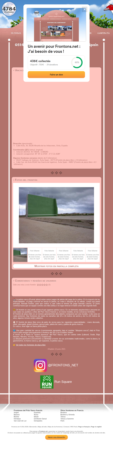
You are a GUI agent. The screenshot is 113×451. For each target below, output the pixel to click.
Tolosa (62, 417)
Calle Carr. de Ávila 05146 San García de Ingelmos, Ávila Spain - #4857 (45, 162)
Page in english (96, 426)
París (62, 421)
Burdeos (63, 413)
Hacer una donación (56, 437)
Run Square (63, 382)
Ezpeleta (37, 413)
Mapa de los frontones (55, 426)
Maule (36, 417)
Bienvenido (33, 426)
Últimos (16, 33)
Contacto (102, 33)
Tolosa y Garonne (67, 419)
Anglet (16, 413)
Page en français (84, 426)
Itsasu (36, 415)
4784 (9, 8)
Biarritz (16, 417)
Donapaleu (38, 421)
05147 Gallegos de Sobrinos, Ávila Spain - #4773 (35, 160)
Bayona (17, 415)
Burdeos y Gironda (67, 415)
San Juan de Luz (20, 421)
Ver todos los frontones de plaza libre (30, 345)
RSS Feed (74, 426)
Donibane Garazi (40, 419)
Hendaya (17, 419)
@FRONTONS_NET (63, 365)
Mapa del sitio (42, 426)
